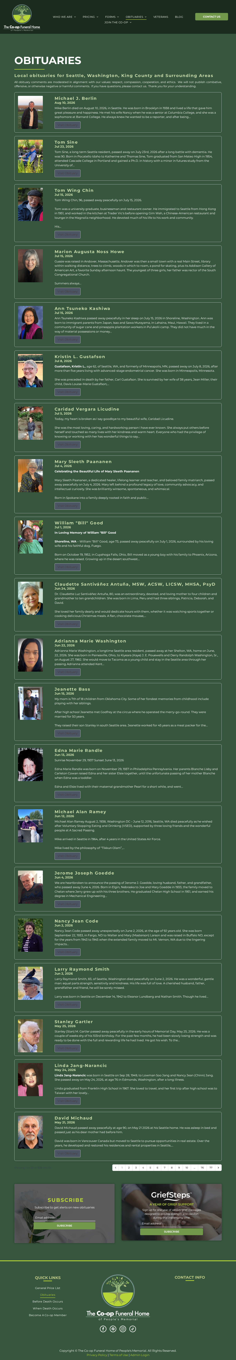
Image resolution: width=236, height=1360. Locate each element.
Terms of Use (118, 1355)
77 (211, 1167)
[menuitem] (64, 17)
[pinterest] (113, 1329)
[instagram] (123, 1329)
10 (187, 1167)
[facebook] (103, 1329)
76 (202, 1167)
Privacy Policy (97, 1355)
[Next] (218, 1167)
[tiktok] (132, 1329)
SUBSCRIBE (64, 1225)
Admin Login (139, 1355)
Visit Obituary (68, 125)
